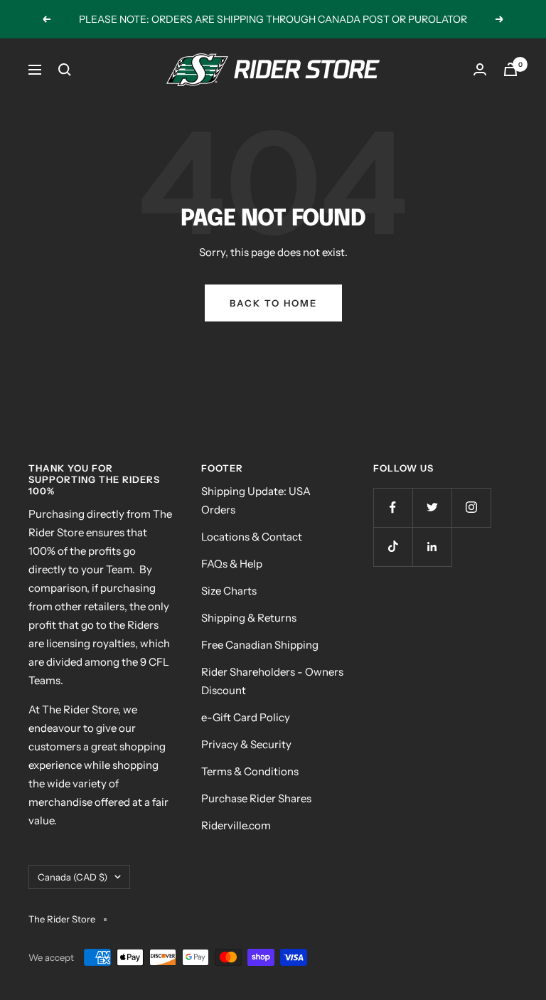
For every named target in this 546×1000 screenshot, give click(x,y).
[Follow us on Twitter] (431, 507)
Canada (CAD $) (72, 877)
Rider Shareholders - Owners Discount (272, 681)
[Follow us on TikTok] (392, 546)
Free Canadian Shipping (259, 644)
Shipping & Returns (248, 617)
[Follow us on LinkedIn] (431, 546)
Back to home (273, 303)
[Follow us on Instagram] (471, 507)
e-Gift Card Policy (245, 717)
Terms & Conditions (250, 771)
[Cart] (510, 69)
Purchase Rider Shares (256, 798)
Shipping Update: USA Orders (256, 500)
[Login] (479, 69)
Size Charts (229, 590)
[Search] (64, 69)
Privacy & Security (246, 744)
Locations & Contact (251, 536)
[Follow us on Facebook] (392, 507)
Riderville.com (236, 825)
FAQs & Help (231, 563)
